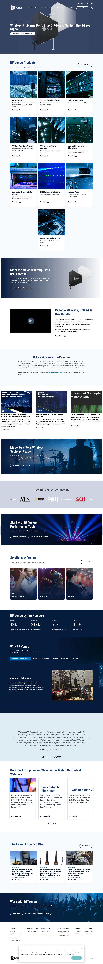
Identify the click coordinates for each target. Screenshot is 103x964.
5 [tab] (51, 757)
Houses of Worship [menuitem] (32, 931)
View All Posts (86, 846)
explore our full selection (54, 372)
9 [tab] (60, 757)
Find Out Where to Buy (51, 30)
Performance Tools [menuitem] (61, 7)
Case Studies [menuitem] (44, 933)
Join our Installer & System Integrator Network (37, 913)
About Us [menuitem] (70, 7)
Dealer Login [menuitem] (90, 3)
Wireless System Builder (19, 536)
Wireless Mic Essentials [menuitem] (16, 933)
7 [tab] (56, 757)
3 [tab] (47, 757)
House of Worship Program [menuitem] (48, 936)
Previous (14, 737)
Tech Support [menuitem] (78, 933)
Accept (76, 958)
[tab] (52, 49)
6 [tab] (54, 757)
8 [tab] (58, 757)
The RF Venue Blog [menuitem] (45, 931)
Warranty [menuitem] (90, 958)
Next (89, 737)
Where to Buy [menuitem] (81, 3)
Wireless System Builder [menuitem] (64, 935)
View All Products (85, 65)
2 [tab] (45, 757)
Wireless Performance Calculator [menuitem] (63, 932)
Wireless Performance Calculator (39, 536)
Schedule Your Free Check (20, 465)
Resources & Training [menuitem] (50, 7)
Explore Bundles (59, 336)
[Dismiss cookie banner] (81, 948)
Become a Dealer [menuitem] (89, 931)
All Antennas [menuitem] (13, 931)
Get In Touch (87, 562)
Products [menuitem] (30, 7)
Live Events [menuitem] (30, 933)
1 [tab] (43, 757)
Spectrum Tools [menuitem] (14, 938)
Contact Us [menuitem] (77, 931)
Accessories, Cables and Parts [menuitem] (16, 941)
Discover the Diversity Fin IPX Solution (23, 288)
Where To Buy (16, 913)
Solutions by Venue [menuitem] (38, 7)
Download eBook (5, 429)
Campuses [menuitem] (30, 936)
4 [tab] (49, 757)
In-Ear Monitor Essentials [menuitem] (16, 936)
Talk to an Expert (82, 7)
